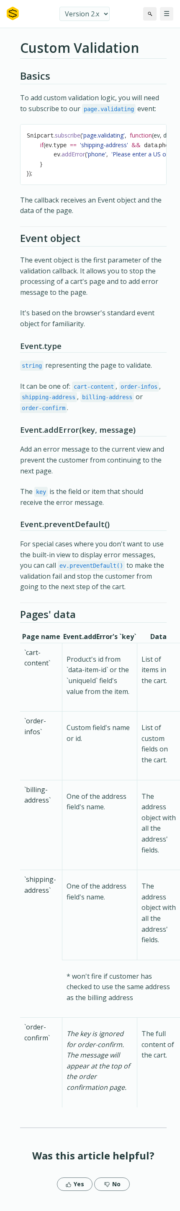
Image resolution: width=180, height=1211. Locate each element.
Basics (35, 76)
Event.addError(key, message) (78, 429)
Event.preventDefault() (65, 524)
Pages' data (48, 614)
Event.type (41, 345)
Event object (50, 238)
